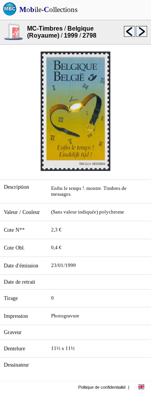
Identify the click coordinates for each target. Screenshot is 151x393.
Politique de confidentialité (102, 387)
